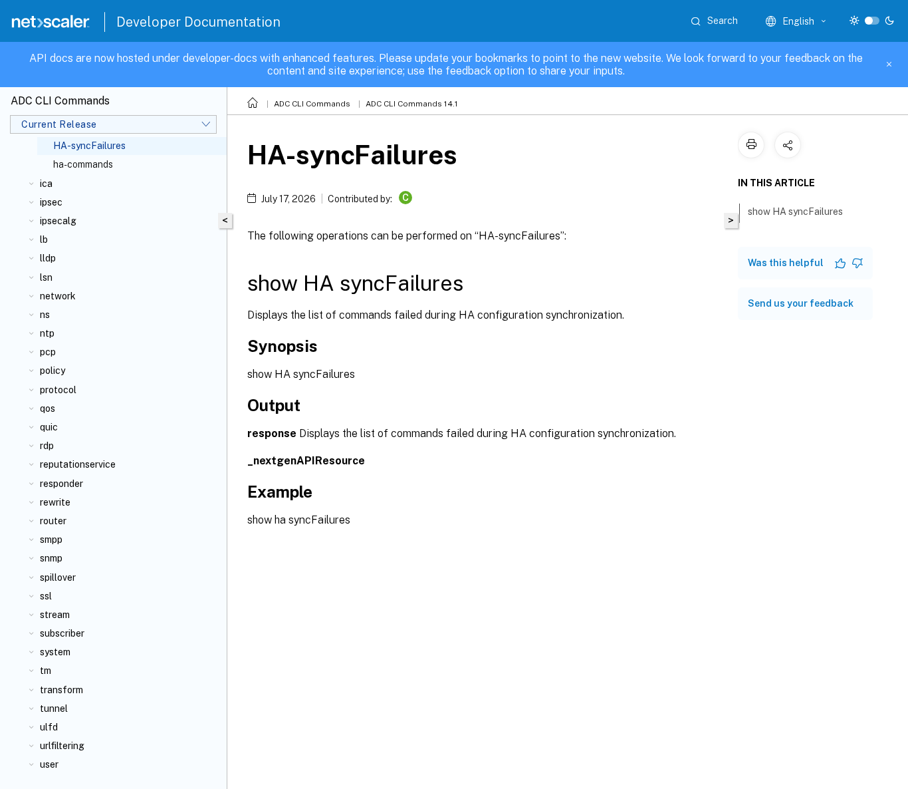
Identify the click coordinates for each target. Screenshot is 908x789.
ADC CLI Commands (312, 103)
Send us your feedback (800, 303)
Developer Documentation (198, 22)
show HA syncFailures (795, 211)
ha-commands (83, 164)
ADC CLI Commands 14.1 (412, 103)
